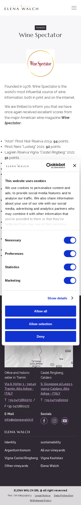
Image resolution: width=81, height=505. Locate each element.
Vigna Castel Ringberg (21, 458)
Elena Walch (50, 466)
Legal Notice (43, 495)
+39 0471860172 (20, 400)
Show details (57, 298)
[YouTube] (64, 420)
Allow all (40, 311)
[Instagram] (54, 420)
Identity (10, 442)
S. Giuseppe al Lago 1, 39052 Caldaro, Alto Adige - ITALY (57, 388)
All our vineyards (53, 450)
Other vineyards (16, 466)
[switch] (70, 253)
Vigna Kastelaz (52, 458)
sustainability (51, 442)
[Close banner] (74, 165)
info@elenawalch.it (19, 419)
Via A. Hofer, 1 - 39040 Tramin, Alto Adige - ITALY (20, 388)
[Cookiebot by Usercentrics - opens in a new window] (48, 165)
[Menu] (73, 7)
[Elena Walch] (21, 8)
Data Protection (63, 495)
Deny (40, 336)
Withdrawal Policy (40, 500)
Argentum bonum (17, 450)
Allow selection (40, 324)
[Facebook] (44, 420)
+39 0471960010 (56, 400)
